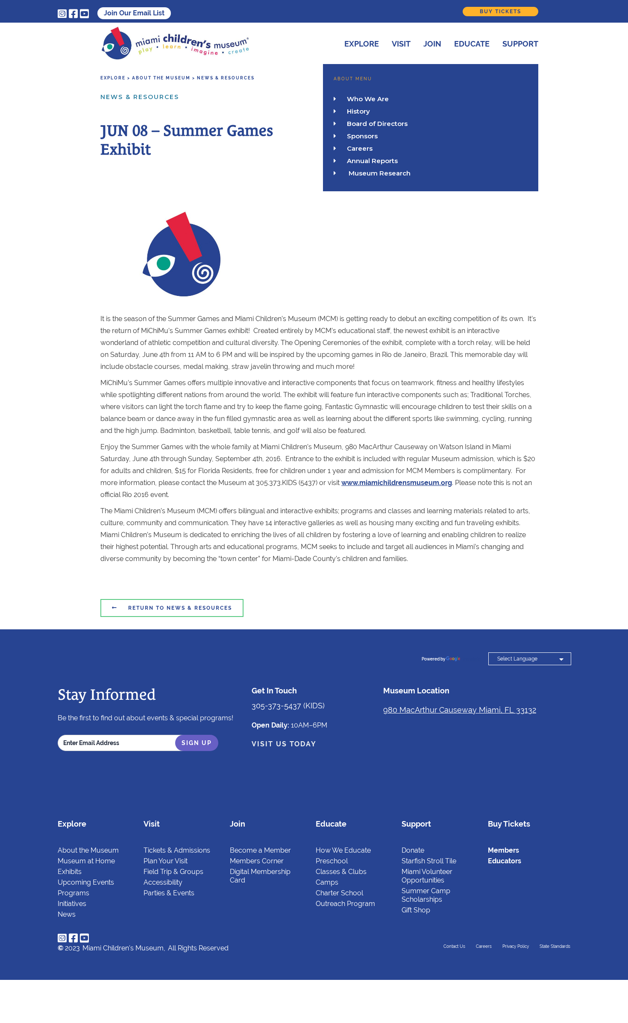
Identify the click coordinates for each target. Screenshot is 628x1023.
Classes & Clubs (341, 872)
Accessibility (163, 882)
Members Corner (257, 861)
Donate (413, 850)
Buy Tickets (500, 12)
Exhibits (70, 872)
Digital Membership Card (260, 876)
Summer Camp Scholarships (426, 895)
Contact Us (454, 946)
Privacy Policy (515, 946)
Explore (361, 43)
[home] (175, 43)
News (67, 914)
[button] (355, 42)
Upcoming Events (86, 882)
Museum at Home (86, 861)
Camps (327, 882)
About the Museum (88, 850)
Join (432, 43)
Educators (504, 861)
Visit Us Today (284, 744)
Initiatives (72, 904)
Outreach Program (345, 904)
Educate (472, 43)
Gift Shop (416, 910)
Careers (484, 946)
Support (520, 43)
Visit (401, 43)
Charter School (339, 893)
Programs (73, 893)
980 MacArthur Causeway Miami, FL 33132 (459, 709)
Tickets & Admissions (177, 850)
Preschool (332, 861)
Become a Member (260, 850)
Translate (471, 659)
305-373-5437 (276, 705)
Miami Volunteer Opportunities (427, 876)
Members (503, 850)
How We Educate (343, 850)
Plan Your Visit (166, 861)
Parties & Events (169, 893)
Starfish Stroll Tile (429, 861)
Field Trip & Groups (173, 872)
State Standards (555, 946)
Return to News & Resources (172, 608)
